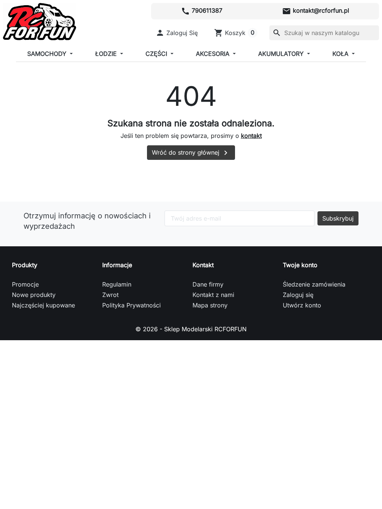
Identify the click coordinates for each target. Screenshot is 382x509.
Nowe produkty (34, 294)
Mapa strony (210, 305)
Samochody (47, 53)
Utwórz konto (302, 305)
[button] (176, 32)
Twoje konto (300, 265)
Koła (341, 53)
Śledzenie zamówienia (314, 284)
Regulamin (116, 284)
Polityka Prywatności (131, 305)
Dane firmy (207, 284)
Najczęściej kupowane (43, 305)
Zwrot (110, 294)
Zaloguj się (298, 294)
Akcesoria (213, 53)
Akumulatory (282, 53)
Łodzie (107, 53)
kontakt (251, 135)
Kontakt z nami (213, 294)
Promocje (25, 284)
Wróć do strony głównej (191, 152)
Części (157, 53)
